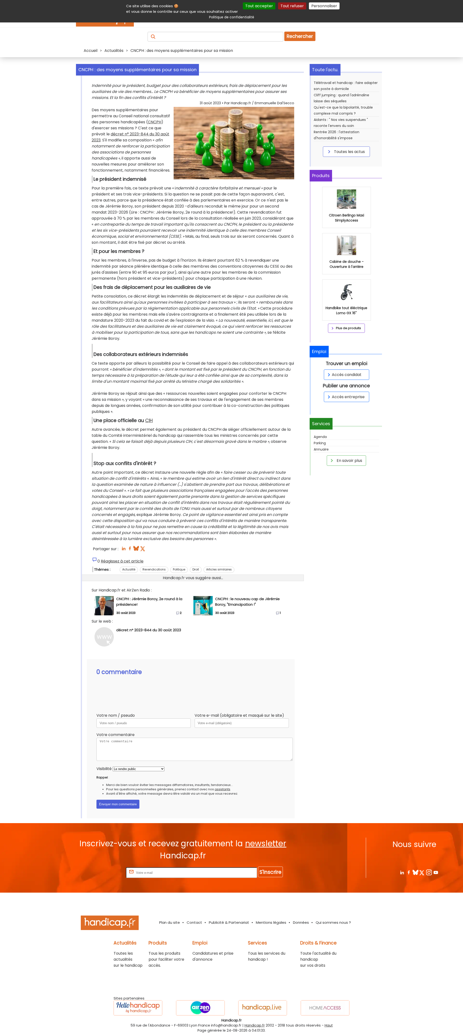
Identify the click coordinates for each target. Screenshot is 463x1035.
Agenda (320, 436)
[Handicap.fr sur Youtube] (435, 872)
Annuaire (321, 449)
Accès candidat (346, 374)
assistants (222, 789)
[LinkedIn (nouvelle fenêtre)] (123, 550)
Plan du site (169, 922)
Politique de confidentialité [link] (231, 17)
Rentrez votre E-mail (105, 872)
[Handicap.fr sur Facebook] (408, 872)
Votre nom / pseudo (115, 715)
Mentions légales (271, 922)
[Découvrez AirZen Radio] (200, 1007)
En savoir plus (349, 460)
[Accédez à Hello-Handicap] (138, 1007)
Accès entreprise (348, 397)
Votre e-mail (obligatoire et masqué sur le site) (239, 715)
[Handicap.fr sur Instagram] (429, 872)
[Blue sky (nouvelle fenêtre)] (136, 550)
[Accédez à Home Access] (325, 1007)
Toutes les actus (349, 151)
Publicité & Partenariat (229, 922)
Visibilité (104, 768)
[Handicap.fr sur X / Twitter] (422, 872)
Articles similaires (219, 569)
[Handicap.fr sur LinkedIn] (402, 872)
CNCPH (154, 122)
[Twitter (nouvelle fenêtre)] (143, 550)
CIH (149, 420)
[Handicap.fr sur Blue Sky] (415, 872)
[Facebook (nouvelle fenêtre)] (130, 550)
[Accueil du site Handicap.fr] (110, 924)
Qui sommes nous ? (333, 922)
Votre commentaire (115, 734)
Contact (194, 922)
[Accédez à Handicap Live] (262, 1007)
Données (301, 922)
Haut (329, 1025)
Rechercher (300, 36)
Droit (195, 569)
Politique (179, 569)
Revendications (154, 569)
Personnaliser (324, 6)
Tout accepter (259, 6)
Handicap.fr (255, 1025)
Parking (320, 443)
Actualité (128, 569)
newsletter (265, 843)
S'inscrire (270, 871)
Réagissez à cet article (122, 561)
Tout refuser (292, 6)
